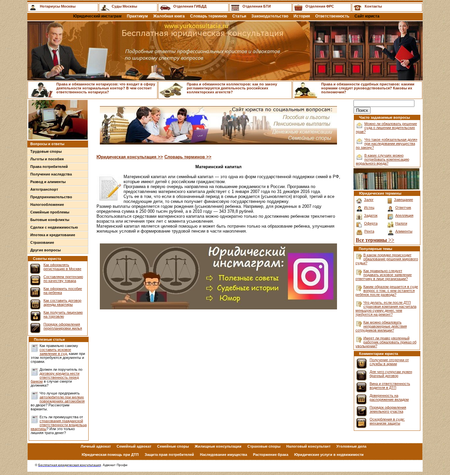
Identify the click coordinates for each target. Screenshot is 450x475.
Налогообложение (47, 204)
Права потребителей (49, 167)
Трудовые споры (46, 151)
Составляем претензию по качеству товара (63, 279)
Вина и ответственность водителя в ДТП (390, 386)
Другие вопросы (45, 250)
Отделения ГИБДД (190, 6)
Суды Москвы (124, 6)
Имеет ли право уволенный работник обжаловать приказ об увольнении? (385, 342)
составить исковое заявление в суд (55, 352)
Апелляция (404, 215)
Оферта (371, 223)
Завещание (403, 200)
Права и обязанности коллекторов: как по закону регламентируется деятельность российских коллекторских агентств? (232, 88)
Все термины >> (375, 240)
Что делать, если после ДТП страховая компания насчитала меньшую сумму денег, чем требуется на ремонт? (385, 308)
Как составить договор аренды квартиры (62, 302)
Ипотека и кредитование (52, 235)
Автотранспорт (44, 189)
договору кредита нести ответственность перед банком (55, 377)
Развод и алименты (48, 182)
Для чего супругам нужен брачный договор (391, 374)
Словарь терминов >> (187, 156)
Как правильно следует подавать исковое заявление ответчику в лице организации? (383, 275)
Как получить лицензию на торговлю (63, 314)
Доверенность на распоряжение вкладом (389, 397)
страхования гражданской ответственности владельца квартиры (59, 425)
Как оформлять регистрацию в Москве (62, 267)
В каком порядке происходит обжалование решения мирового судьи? (386, 259)
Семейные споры (173, 446)
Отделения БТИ (256, 6)
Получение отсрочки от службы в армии (389, 362)
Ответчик (403, 207)
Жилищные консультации (218, 446)
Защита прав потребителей (169, 455)
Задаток (371, 215)
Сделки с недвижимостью (54, 227)
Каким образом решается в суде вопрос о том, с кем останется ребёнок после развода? (386, 291)
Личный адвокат (96, 446)
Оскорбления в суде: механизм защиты (387, 421)
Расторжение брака (270, 455)
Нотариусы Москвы (57, 6)
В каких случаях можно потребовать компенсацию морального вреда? (382, 159)
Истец (369, 207)
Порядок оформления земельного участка (388, 409)
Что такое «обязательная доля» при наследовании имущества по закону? (386, 143)
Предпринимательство (51, 197)
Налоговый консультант (308, 446)
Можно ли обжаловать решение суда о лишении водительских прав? (386, 128)
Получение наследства (51, 174)
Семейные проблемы (49, 212)
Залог (369, 200)
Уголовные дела (351, 446)
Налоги (401, 223)
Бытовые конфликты (49, 220)
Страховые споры (263, 446)
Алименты (403, 231)
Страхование (42, 242)
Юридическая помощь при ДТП (110, 455)
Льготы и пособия (47, 159)
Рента (369, 231)
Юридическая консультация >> (130, 156)
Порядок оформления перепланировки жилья (62, 326)
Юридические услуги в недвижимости (329, 455)
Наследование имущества (223, 455)
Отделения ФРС (319, 6)
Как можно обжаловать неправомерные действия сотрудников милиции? (381, 326)
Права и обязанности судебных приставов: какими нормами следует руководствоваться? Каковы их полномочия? (367, 88)
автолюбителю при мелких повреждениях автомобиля (62, 399)
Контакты (373, 6)
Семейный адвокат (134, 446)
